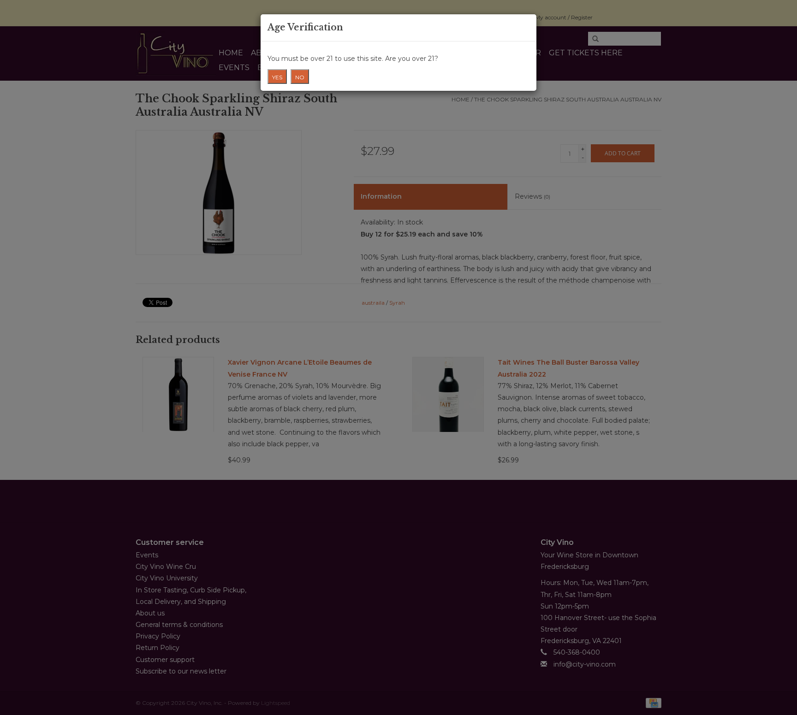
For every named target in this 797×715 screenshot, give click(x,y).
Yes (277, 77)
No (299, 77)
